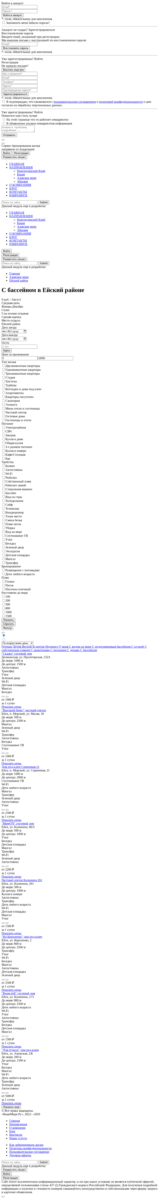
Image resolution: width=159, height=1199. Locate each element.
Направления (18, 1124)
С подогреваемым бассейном (111, 646)
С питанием (58, 650)
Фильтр (7, 628)
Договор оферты (20, 1155)
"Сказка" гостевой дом (17, 653)
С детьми (73, 650)
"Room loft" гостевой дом (18, 993)
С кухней (138, 646)
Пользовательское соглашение (29, 1151)
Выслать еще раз (13, 69)
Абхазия (22, 181)
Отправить (9, 135)
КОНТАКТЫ (18, 192)
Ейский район (18, 280)
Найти (6, 350)
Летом (17, 646)
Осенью (7, 646)
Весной (27, 646)
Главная (14, 273)
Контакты (15, 1134)
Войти (6, 153)
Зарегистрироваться (15, 94)
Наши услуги (18, 1138)
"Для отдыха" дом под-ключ (20, 1050)
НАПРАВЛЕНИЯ (21, 167)
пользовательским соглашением (75, 101)
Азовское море (26, 178)
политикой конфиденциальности (121, 101)
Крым (21, 174)
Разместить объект (14, 157)
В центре (39, 646)
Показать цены (11, 706)
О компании (17, 1127)
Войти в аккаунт (12, 15)
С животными (40, 650)
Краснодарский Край (31, 171)
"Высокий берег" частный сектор (24, 710)
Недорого (52, 646)
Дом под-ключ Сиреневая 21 (20, 767)
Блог (12, 1131)
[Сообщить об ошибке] (7, 696)
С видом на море (80, 646)
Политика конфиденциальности (30, 1148)
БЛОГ (13, 188)
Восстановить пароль (16, 48)
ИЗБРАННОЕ (18, 195)
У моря (64, 646)
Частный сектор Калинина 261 (22, 880)
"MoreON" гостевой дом (18, 823)
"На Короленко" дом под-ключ (22, 936)
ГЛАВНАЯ (16, 164)
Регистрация (21, 153)
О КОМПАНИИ (20, 185)
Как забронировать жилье (26, 1144)
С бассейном (88, 650)
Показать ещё (11, 1107)
